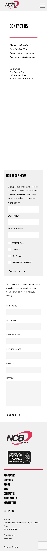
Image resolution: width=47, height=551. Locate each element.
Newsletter (10, 503)
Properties (9, 475)
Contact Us (10, 493)
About (7, 484)
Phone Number (14, 349)
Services (8, 480)
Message (11, 378)
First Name (14, 203)
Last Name (13, 216)
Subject (11, 363)
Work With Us (10, 498)
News (6, 489)
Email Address (15, 228)
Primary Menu (42, 5)
